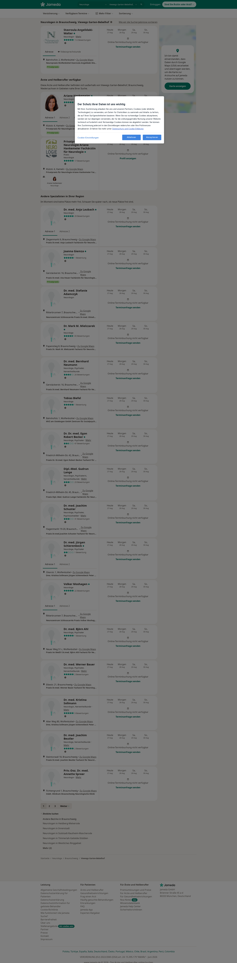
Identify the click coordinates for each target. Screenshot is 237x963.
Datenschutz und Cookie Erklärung (127, 129)
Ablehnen (131, 137)
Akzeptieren (152, 137)
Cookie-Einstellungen (88, 137)
